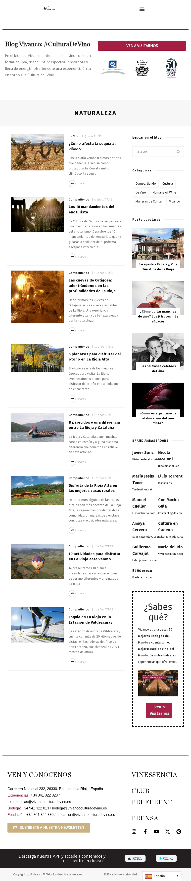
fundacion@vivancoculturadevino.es (85, 814)
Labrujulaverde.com (144, 560)
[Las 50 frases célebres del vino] (158, 351)
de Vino (74, 136)
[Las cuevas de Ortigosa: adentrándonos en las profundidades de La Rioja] (37, 296)
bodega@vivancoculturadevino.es (79, 808)
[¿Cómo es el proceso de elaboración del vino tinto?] (158, 399)
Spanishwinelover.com (146, 536)
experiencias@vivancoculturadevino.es (39, 802)
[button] (142, 9)
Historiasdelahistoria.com (148, 459)
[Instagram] (134, 831)
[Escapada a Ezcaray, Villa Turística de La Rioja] (158, 247)
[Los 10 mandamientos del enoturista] (37, 214)
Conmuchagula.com (170, 513)
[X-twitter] (167, 831)
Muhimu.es (165, 483)
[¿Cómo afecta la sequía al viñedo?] (37, 152)
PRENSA (145, 818)
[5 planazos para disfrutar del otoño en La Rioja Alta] (37, 357)
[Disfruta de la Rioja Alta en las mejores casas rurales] (37, 490)
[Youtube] (156, 831)
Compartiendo (79, 199)
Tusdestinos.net (142, 489)
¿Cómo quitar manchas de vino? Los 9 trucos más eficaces (158, 316)
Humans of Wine (164, 192)
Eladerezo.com (142, 577)
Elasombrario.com (143, 513)
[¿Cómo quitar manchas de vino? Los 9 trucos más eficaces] (158, 297)
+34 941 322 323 (44, 795)
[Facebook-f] (145, 831)
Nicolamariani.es (168, 466)
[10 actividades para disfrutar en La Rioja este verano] (37, 561)
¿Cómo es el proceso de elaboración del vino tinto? (158, 418)
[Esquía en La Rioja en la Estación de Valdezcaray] (37, 624)
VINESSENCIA (154, 775)
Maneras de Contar (149, 201)
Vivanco (174, 201)
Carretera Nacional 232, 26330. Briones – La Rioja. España (55, 789)
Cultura (167, 183)
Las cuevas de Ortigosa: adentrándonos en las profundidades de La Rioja (92, 285)
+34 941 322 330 (39, 814)
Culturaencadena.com (172, 536)
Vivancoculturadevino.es (173, 554)
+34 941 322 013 (35, 808)
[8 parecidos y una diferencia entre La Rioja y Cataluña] (37, 427)
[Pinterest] (178, 831)
